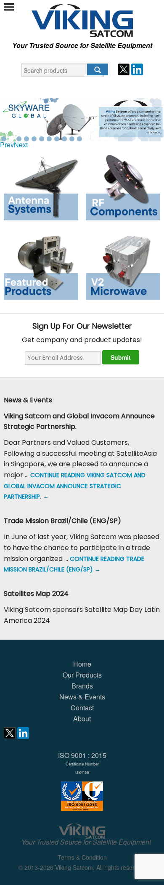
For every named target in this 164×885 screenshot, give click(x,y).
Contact (82, 707)
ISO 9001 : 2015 (82, 762)
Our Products (82, 675)
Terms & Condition (82, 857)
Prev (7, 144)
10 (71, 138)
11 (79, 138)
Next (21, 144)
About (82, 718)
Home (82, 664)
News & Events (82, 697)
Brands (82, 686)
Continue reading (74, 486)
